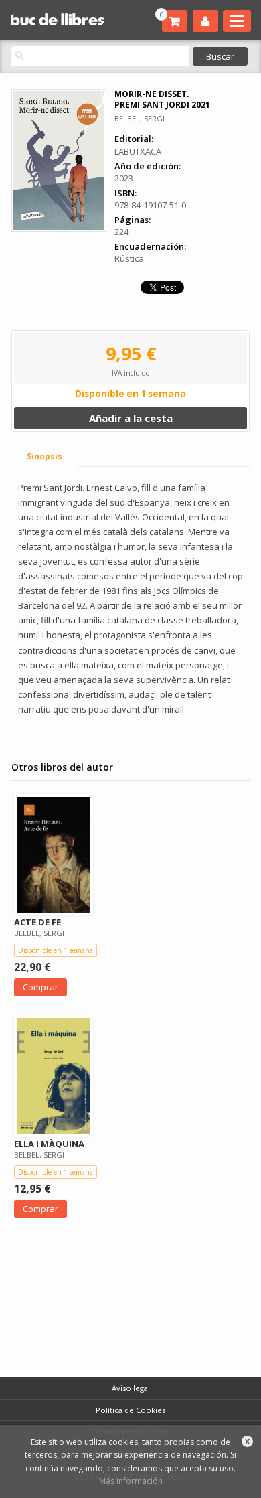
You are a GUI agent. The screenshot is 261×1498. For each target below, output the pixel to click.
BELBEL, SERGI (139, 118)
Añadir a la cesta (131, 418)
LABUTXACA (137, 151)
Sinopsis (44, 456)
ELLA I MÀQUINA (49, 1144)
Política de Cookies (130, 1410)
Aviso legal (131, 1388)
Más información (131, 1481)
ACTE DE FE (37, 922)
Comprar (40, 987)
